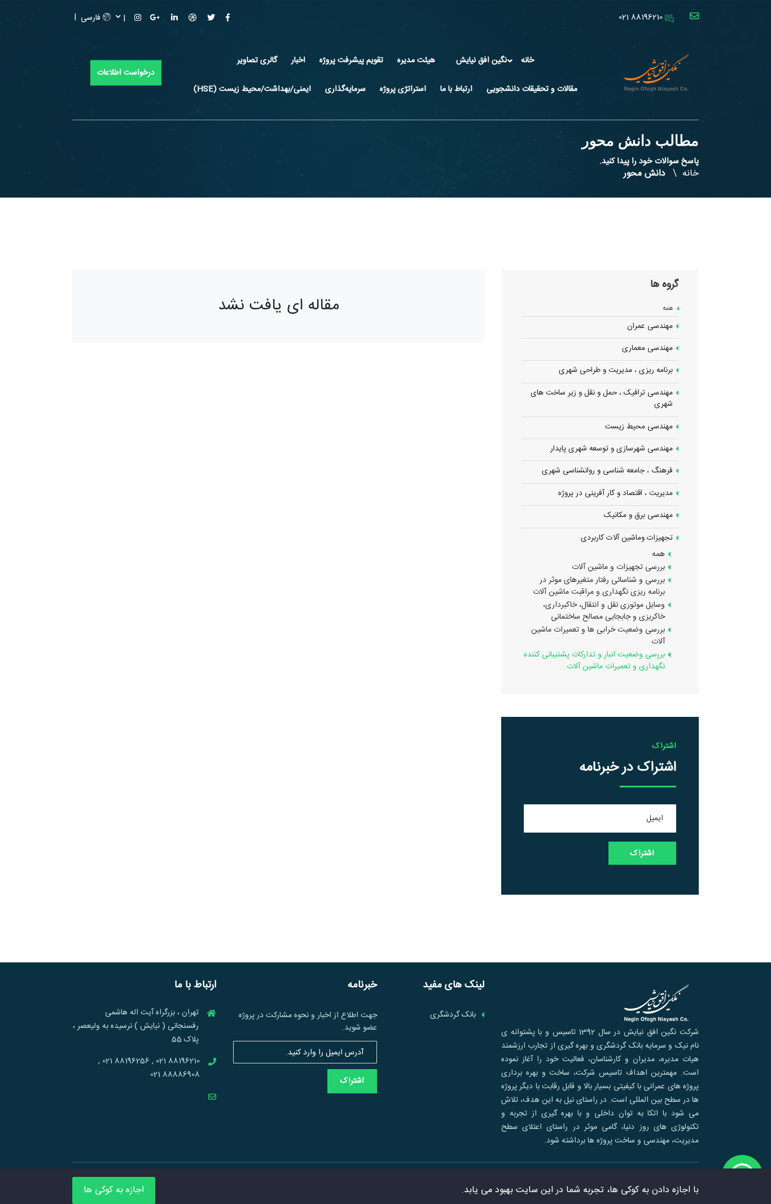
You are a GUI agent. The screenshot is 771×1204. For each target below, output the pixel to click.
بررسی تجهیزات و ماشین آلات (618, 567)
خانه (527, 60)
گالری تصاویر (257, 60)
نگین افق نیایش (481, 60)
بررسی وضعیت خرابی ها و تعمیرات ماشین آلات (598, 636)
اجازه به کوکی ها (114, 1190)
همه (668, 309)
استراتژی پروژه (403, 89)
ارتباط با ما (456, 89)
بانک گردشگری (453, 1015)
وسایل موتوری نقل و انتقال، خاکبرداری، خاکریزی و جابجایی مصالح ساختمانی (604, 611)
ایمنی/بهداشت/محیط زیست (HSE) (252, 89)
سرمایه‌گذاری (345, 89)
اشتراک (352, 1081)
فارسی (92, 17)
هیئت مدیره (416, 60)
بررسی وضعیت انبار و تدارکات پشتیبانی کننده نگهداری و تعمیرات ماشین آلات (594, 661)
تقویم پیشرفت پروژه (351, 60)
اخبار (298, 60)
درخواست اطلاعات (126, 73)
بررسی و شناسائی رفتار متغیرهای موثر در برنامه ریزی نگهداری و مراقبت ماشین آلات (599, 586)
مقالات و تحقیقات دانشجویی (532, 89)
